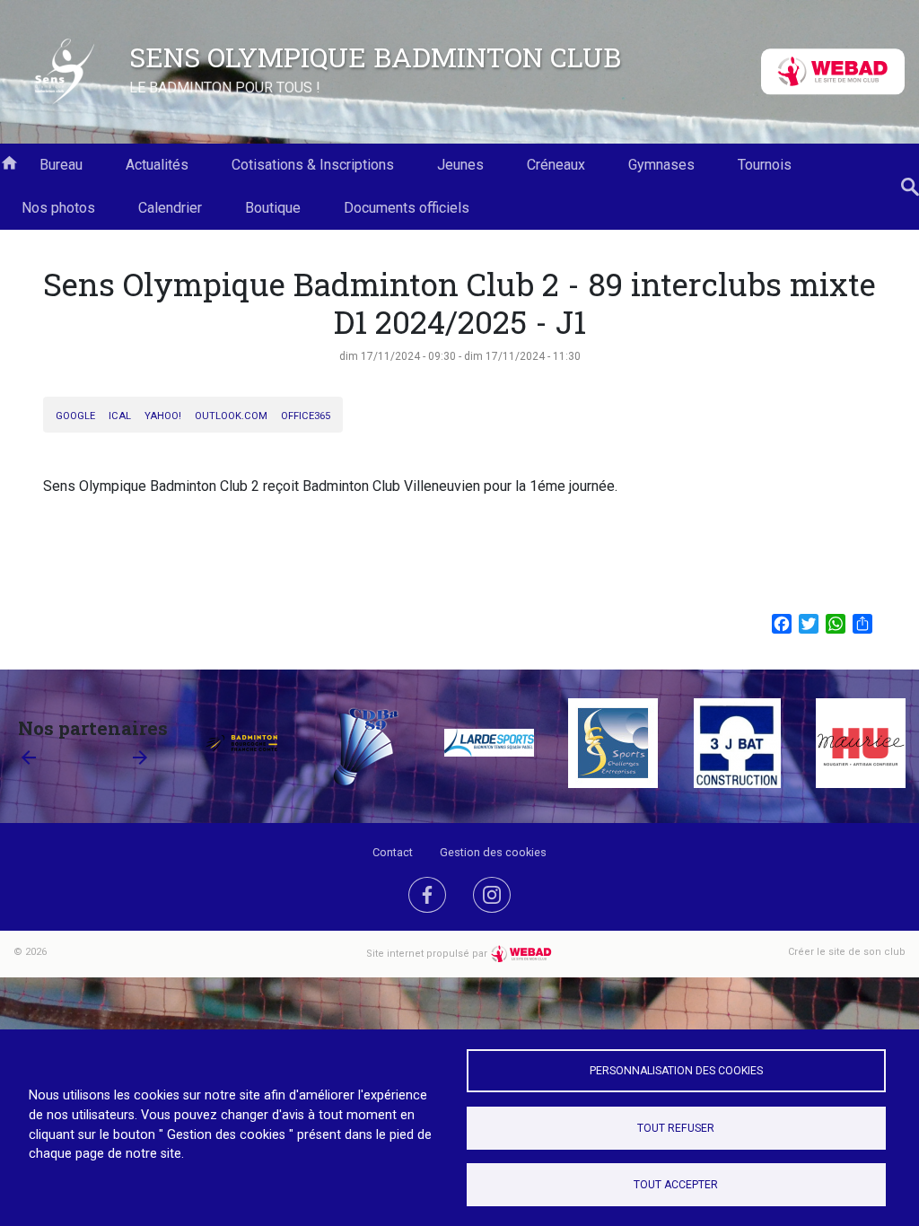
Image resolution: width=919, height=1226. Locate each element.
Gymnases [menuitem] (661, 164)
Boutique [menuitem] (273, 207)
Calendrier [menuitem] (170, 207)
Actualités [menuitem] (157, 164)
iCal (120, 416)
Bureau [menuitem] (61, 164)
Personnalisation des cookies (676, 1070)
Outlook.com (231, 416)
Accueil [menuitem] (9, 162)
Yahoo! (162, 416)
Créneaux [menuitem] (556, 164)
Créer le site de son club (847, 952)
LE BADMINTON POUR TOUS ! (224, 87)
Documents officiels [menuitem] (406, 207)
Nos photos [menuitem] (58, 207)
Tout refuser (675, 1128)
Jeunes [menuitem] (460, 164)
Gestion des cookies (493, 852)
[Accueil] (65, 72)
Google (75, 416)
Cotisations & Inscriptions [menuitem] (313, 164)
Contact (392, 852)
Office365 (305, 416)
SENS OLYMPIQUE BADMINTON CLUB (375, 56)
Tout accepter (676, 1184)
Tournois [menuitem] (765, 164)
